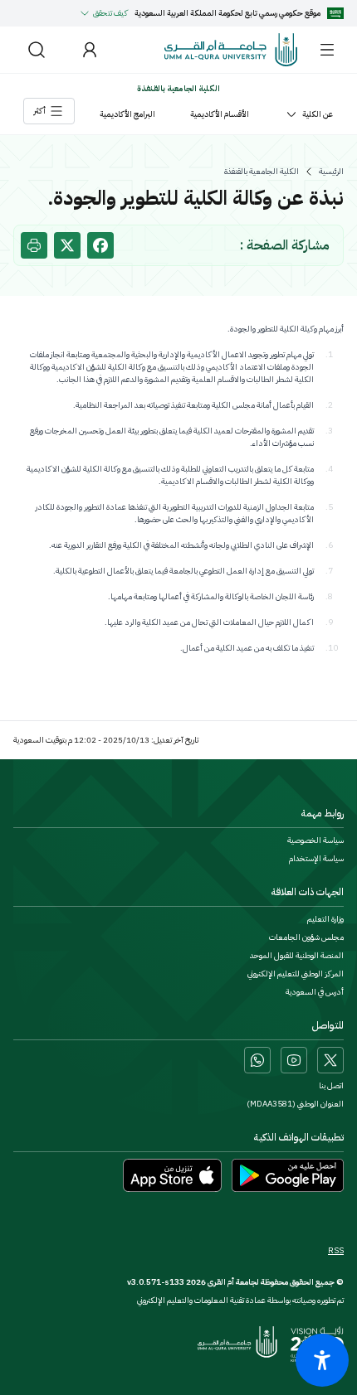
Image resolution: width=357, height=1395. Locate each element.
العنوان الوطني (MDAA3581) (295, 1104)
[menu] (327, 49)
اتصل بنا (331, 1086)
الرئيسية (331, 171)
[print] (34, 245)
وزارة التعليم (325, 919)
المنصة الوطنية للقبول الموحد (297, 955)
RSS (336, 1251)
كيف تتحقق (110, 13)
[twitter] (67, 245)
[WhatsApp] (257, 1060)
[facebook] (100, 245)
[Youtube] (294, 1060)
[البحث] (36, 50)
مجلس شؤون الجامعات (306, 937)
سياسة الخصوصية (315, 840)
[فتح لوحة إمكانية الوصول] (322, 1360)
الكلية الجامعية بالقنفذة (261, 171)
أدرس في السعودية (315, 992)
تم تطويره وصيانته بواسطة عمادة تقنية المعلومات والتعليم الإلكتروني (240, 1300)
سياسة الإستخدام (316, 859)
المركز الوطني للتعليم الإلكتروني (295, 974)
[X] (330, 1060)
